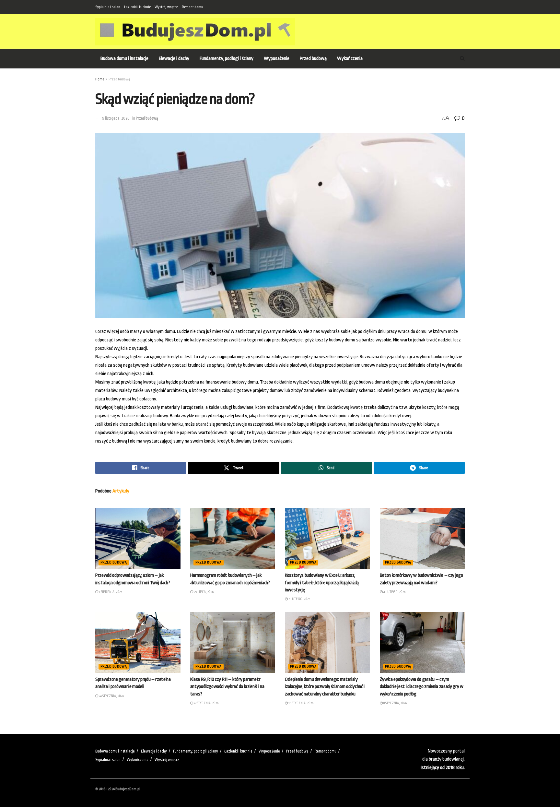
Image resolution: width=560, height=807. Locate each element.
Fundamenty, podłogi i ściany (226, 58)
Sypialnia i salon (107, 7)
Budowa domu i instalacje (124, 58)
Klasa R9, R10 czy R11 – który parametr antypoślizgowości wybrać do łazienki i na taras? (227, 687)
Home (99, 79)
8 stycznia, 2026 (395, 703)
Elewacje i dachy (174, 58)
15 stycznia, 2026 (300, 703)
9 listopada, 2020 (116, 118)
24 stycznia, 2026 (111, 696)
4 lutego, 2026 (394, 592)
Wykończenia (350, 58)
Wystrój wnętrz (166, 7)
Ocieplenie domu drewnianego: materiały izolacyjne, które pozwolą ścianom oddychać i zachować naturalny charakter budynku (325, 687)
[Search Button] (462, 58)
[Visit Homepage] (195, 31)
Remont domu (192, 7)
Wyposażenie (276, 58)
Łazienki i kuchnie (137, 7)
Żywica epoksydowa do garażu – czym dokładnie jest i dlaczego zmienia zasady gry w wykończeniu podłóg (421, 687)
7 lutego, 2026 (299, 599)
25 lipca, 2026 (203, 592)
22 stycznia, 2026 (205, 703)
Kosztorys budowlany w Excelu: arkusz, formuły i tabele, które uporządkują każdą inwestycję (322, 583)
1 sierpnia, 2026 (110, 592)
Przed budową (313, 58)
